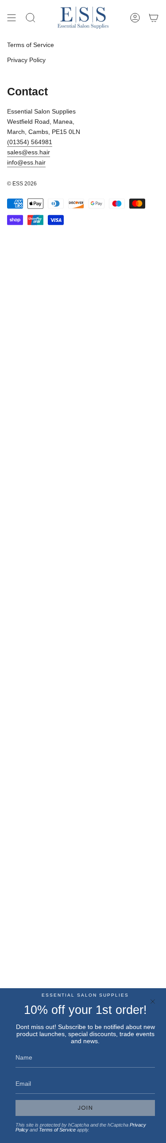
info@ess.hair (26, 162)
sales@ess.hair (28, 152)
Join (85, 1108)
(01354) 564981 (29, 141)
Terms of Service (30, 44)
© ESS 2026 (22, 184)
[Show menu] (11, 17)
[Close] (152, 1001)
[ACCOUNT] (135, 17)
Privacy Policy (26, 59)
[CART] (153, 17)
